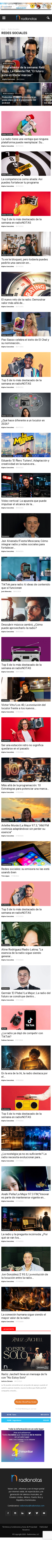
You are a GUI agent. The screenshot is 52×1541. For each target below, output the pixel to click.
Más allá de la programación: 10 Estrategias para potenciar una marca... (25, 787)
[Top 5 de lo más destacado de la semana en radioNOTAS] (26, 204)
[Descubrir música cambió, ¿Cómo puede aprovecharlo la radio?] (26, 609)
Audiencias (6, 620)
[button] (48, 18)
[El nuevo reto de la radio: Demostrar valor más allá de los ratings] (26, 284)
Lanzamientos (7, 1370)
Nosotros (26, 1530)
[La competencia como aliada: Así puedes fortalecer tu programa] (26, 163)
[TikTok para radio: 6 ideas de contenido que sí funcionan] (26, 569)
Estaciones (5, 580)
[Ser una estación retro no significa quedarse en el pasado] (26, 729)
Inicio (3, 29)
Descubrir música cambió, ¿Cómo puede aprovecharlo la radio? (22, 626)
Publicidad (44, 1527)
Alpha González (8, 79)
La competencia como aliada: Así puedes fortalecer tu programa (21, 181)
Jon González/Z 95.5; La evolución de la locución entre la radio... (24, 1276)
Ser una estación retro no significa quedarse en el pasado (22, 747)
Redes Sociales (8, 63)
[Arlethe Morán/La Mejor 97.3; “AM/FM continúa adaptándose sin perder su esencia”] (26, 810)
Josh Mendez (6, 591)
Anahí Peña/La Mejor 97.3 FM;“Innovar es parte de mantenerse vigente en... (25, 1196)
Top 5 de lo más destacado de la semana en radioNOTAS (21, 221)
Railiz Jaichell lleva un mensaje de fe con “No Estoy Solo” (24, 1376)
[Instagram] (15, 1513)
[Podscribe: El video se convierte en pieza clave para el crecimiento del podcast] (21, 98)
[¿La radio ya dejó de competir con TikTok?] (26, 1017)
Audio (4, 1029)
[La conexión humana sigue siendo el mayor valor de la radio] (26, 1299)
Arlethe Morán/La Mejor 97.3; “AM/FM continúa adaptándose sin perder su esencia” (25, 829)
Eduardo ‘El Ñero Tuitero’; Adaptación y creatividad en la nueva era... (25, 462)
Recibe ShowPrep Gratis (26, 1402)
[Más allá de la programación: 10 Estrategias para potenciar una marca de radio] (26, 770)
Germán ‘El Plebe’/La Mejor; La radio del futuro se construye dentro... (26, 994)
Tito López (5, 876)
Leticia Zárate (7, 1381)
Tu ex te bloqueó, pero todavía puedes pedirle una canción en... (24, 261)
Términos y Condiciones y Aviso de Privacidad (19, 1527)
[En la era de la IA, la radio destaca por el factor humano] (26, 1058)
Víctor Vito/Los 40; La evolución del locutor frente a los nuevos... (23, 706)
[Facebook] (8, 1513)
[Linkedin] (22, 1513)
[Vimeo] (36, 1513)
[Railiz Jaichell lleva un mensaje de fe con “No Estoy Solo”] (26, 1353)
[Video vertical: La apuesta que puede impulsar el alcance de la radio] (26, 485)
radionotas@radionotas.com (32, 1505)
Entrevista (5, 536)
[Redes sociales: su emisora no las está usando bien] (26, 853)
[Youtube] (44, 1513)
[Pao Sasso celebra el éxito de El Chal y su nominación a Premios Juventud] (26, 324)
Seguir (46, 1420)
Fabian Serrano (7, 1040)
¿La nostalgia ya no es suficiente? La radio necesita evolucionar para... (24, 1155)
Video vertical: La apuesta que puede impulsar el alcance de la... (24, 502)
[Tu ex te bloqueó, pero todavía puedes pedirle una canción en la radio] (26, 244)
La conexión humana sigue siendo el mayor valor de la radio (23, 1316)
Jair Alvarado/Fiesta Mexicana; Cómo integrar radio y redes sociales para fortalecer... (24, 544)
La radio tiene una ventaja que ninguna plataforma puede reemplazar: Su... (24, 140)
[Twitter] (29, 1513)
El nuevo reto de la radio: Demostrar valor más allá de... (23, 301)
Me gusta (45, 1415)
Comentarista (6, 864)
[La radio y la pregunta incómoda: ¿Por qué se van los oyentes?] (26, 1219)
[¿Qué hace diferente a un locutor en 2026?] (26, 405)
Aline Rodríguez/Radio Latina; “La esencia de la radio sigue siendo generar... (22, 953)
